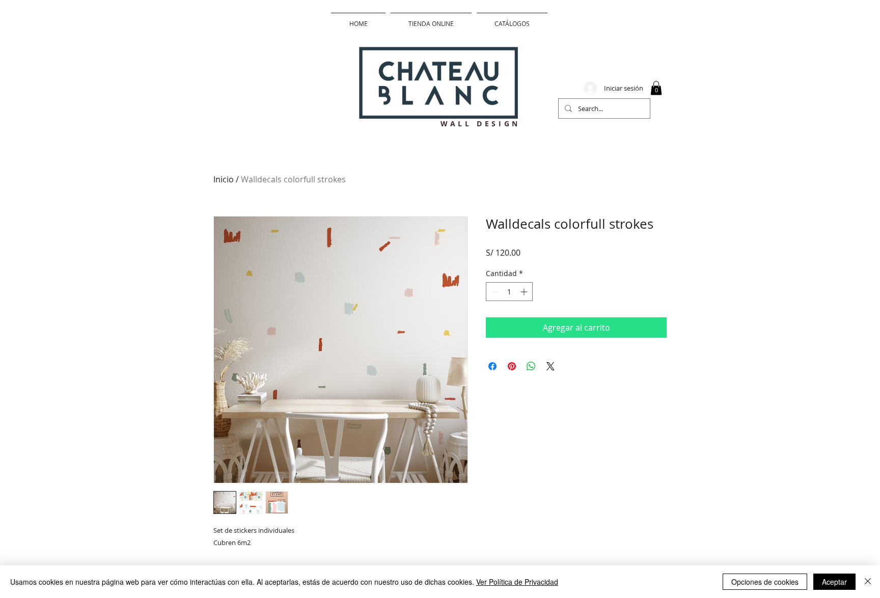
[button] (656, 88)
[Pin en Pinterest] (512, 366)
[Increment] (524, 292)
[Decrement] (493, 292)
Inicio (223, 179)
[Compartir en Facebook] (492, 366)
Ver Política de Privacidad (517, 582)
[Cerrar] (868, 582)
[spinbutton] (509, 292)
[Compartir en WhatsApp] (531, 366)
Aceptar (834, 582)
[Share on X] (550, 366)
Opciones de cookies (765, 582)
